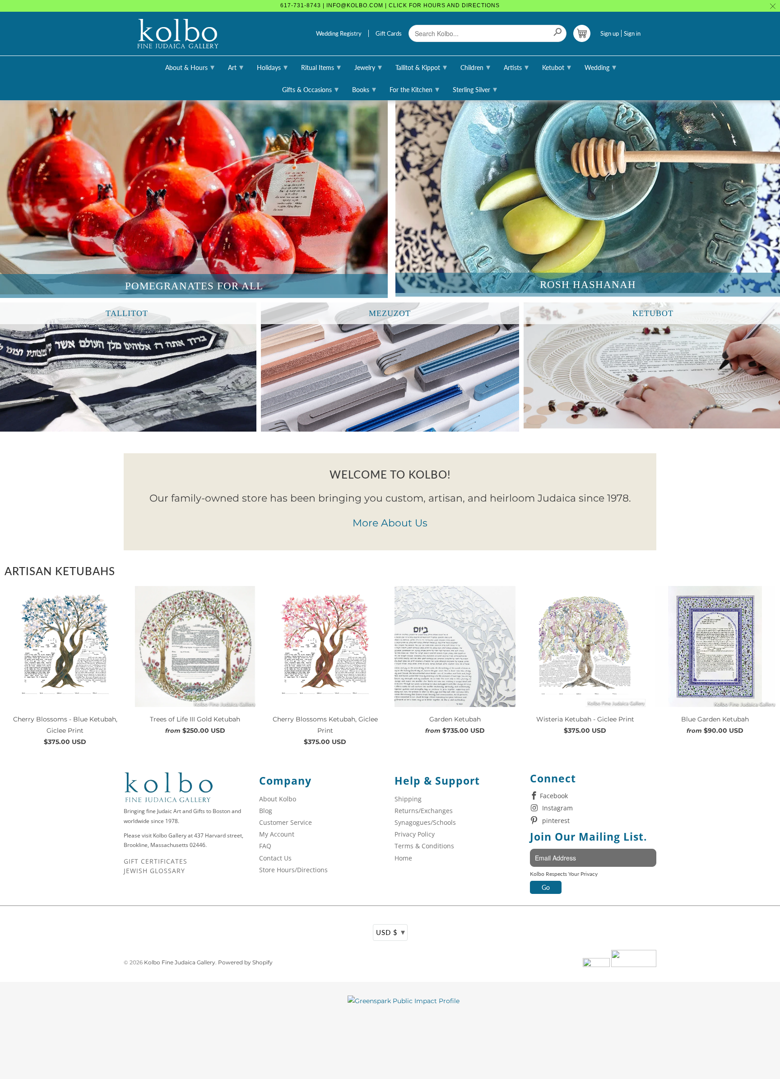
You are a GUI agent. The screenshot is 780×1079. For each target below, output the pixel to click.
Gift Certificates (155, 861)
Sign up (609, 33)
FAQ (265, 846)
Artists (516, 67)
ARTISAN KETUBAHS (60, 570)
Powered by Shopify (245, 962)
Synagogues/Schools (425, 822)
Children (475, 67)
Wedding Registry (339, 33)
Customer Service (285, 822)
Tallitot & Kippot (421, 67)
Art (235, 67)
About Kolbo (277, 799)
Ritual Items (321, 67)
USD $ (390, 932)
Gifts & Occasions (310, 89)
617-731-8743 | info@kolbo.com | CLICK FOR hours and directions (390, 5)
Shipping (408, 799)
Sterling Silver (475, 89)
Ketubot (556, 67)
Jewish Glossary (154, 870)
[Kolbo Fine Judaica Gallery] (177, 34)
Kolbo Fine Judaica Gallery (179, 962)
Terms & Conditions (424, 846)
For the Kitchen (414, 89)
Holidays (272, 67)
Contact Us (275, 858)
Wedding (600, 67)
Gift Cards (389, 33)
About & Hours (189, 67)
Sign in (632, 33)
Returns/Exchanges (424, 810)
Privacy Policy (415, 834)
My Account (276, 834)
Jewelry (368, 67)
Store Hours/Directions (293, 869)
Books (364, 89)
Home (403, 858)
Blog (265, 810)
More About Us (390, 523)
